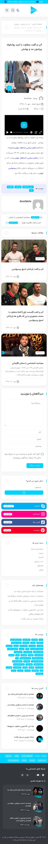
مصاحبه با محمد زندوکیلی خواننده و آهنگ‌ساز (23, 2)
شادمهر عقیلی (12, 649)
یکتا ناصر (39, 674)
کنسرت (40, 557)
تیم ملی (9, 646)
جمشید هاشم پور (36, 649)
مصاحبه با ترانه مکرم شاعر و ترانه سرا (28, 591)
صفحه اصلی (37, 24)
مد (31, 190)
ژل (41, 670)
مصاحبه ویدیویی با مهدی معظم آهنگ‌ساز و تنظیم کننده (20, 715)
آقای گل (34, 640)
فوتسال (23, 655)
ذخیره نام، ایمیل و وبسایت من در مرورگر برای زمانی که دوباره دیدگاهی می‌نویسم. (23, 456)
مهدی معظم (38, 664)
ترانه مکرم (24, 646)
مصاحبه (26, 661)
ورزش (16, 24)
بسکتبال (26, 643)
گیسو (13, 670)
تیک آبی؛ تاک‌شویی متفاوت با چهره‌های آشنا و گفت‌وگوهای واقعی (20, 726)
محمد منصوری (25, 658)
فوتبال (10, 187)
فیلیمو (11, 655)
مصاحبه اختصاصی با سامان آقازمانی (19, 217)
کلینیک (27, 670)
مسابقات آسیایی (37, 661)
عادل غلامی (27, 652)
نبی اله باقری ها (19, 664)
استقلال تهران (20, 147)
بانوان (33, 643)
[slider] (16, 132)
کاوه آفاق (35, 670)
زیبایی (21, 649)
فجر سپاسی (30, 147)
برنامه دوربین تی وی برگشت (32, 618)
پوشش (18, 187)
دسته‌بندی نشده (37, 549)
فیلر (17, 655)
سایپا (12, 147)
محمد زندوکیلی (37, 658)
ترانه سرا (32, 646)
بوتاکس (40, 646)
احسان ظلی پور (16, 640)
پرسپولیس (17, 667)
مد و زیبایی (25, 24)
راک (27, 649)
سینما (41, 553)
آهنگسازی (26, 640)
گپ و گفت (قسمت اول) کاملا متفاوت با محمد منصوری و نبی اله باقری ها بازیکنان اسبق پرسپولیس (30, 223)
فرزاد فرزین (38, 655)
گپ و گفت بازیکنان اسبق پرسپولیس (27, 269)
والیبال (31, 667)
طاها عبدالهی (38, 652)
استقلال (39, 643)
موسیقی (40, 565)
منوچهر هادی (17, 661)
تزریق (16, 646)
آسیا (41, 640)
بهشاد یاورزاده (16, 643)
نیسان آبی (39, 667)
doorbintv (27, 98)
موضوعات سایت (27, 756)
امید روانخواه (28, 187)
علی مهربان (18, 652)
